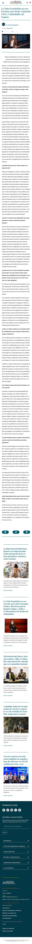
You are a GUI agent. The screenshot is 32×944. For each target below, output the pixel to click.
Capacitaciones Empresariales (11, 862)
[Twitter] (7, 810)
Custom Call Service (9, 851)
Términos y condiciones (8, 928)
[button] (3, 2)
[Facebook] (3, 810)
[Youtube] (11, 810)
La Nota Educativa (8, 868)
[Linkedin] (19, 810)
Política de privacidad (7, 931)
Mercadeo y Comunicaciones (11, 857)
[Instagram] (15, 810)
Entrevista (10, 28)
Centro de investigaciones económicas (14, 846)
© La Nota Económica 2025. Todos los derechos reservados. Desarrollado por (16, 940)
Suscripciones (7, 840)
